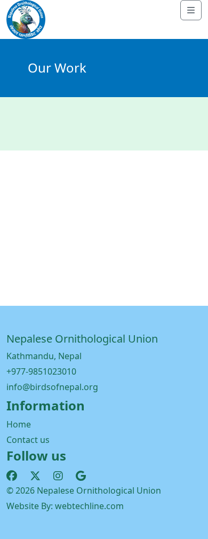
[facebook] (11, 476)
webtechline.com (89, 506)
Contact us (28, 440)
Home (18, 424)
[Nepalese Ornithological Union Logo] (25, 19)
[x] (35, 476)
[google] (81, 476)
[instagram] (58, 476)
